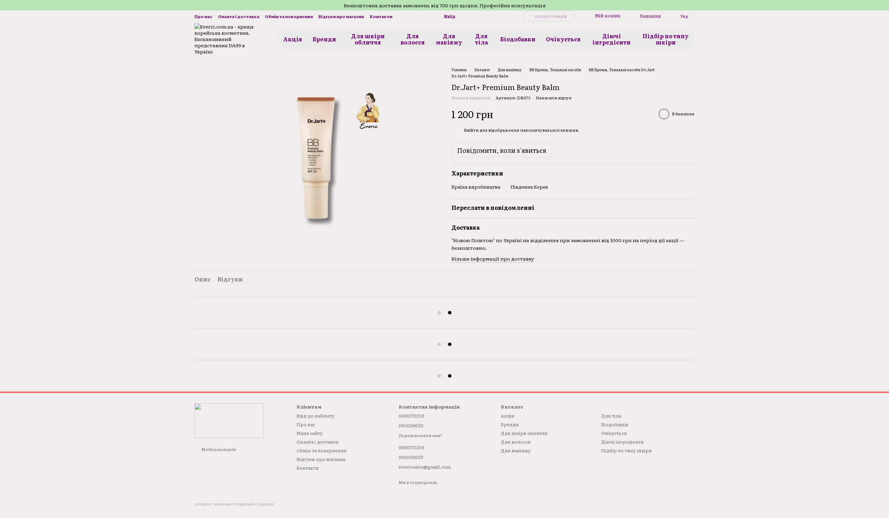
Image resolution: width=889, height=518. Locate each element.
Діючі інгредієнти (611, 39)
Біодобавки (517, 39)
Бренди (324, 39)
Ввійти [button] (471, 130)
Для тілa (481, 39)
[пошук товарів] (528, 16)
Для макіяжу (449, 39)
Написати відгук (554, 97)
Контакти (380, 16)
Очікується (563, 39)
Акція (292, 39)
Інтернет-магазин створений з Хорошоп (234, 504)
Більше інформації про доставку (492, 258)
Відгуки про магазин (341, 16)
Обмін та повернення (289, 16)
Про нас (203, 16)
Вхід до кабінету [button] (315, 415)
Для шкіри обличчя (368, 39)
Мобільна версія (218, 449)
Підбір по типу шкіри (665, 39)
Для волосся (412, 39)
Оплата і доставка (238, 16)
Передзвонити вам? (420, 435)
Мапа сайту (310, 433)
